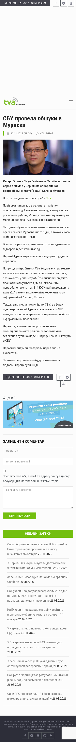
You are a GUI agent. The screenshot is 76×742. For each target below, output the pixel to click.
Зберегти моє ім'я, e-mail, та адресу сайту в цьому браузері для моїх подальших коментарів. (36, 479)
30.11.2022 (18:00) (21, 133)
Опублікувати (19, 516)
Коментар (46, 133)
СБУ (48, 198)
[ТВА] (14, 100)
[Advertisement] (38, 49)
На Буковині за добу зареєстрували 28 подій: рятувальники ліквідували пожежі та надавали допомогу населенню (37, 595)
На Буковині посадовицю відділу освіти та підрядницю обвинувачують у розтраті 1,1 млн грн (35, 614)
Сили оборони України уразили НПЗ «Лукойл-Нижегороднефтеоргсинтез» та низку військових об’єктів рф (37, 549)
